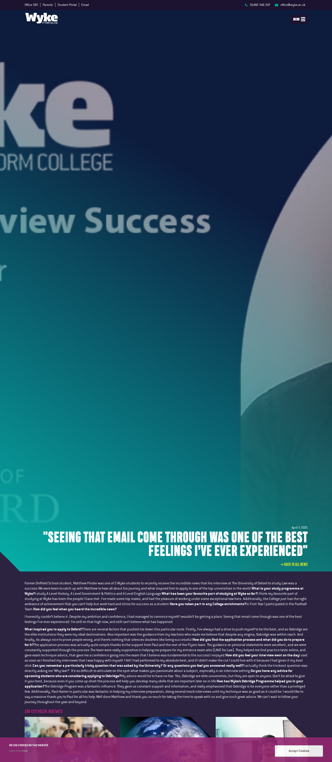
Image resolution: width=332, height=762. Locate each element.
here (25, 750)
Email (85, 5)
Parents (48, 5)
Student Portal (67, 5)
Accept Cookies (299, 751)
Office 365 (31, 5)
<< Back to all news (294, 564)
